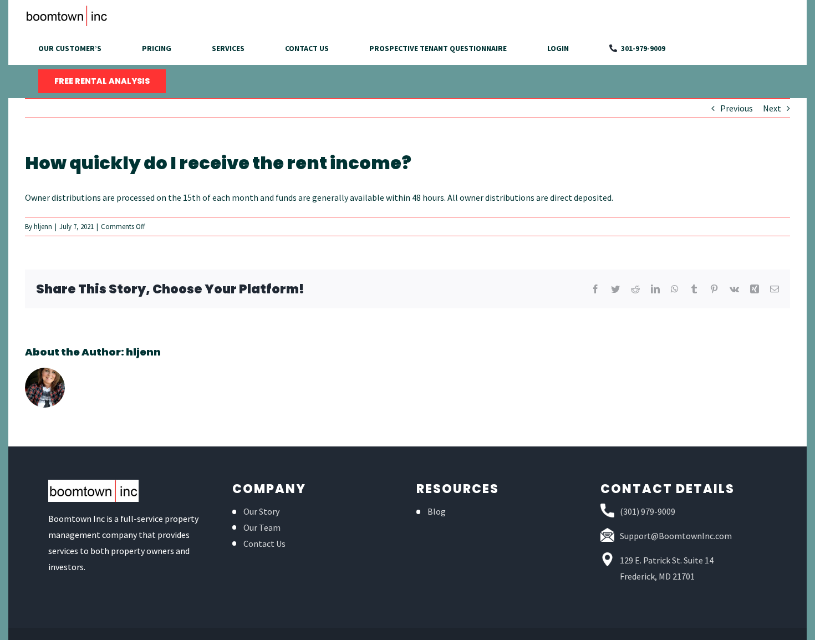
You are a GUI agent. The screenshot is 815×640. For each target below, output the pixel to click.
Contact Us (264, 543)
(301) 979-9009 (647, 511)
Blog (436, 511)
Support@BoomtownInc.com (676, 535)
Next (772, 108)
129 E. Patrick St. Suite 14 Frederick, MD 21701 (667, 568)
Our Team (262, 527)
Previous (736, 108)
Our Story (261, 511)
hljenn (43, 226)
